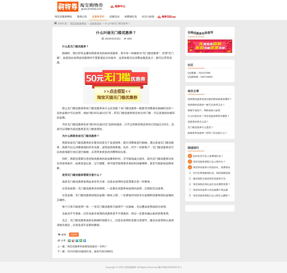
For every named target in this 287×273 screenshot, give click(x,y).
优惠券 (73, 234)
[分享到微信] (80, 240)
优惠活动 (114, 16)
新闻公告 (82, 16)
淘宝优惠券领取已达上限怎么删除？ (211, 195)
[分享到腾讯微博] (77, 240)
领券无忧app (169, 16)
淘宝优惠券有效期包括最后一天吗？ (87, 246)
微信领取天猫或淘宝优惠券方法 (209, 178)
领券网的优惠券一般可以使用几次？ (206, 104)
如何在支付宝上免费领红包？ (208, 156)
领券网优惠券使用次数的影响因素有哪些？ (210, 99)
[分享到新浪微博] (73, 240)
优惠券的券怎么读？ (198, 121)
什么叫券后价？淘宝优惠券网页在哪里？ (209, 116)
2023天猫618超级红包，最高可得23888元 (90, 251)
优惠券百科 (98, 16)
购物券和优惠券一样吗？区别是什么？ (207, 133)
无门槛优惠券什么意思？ (200, 127)
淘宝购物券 (130, 267)
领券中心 (120, 6)
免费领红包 (130, 16)
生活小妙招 (148, 16)
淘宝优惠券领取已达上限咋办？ (209, 161)
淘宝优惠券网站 (63, 16)
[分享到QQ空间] (69, 240)
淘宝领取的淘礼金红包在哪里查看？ (211, 184)
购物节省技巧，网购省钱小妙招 (204, 110)
